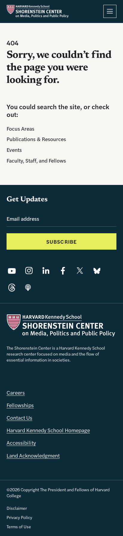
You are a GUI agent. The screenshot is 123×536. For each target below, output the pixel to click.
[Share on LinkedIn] (46, 270)
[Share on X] (80, 270)
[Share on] (28, 287)
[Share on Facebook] (63, 270)
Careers (16, 392)
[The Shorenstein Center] (38, 11)
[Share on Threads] (12, 287)
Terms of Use (19, 526)
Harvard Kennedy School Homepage (48, 430)
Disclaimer (17, 508)
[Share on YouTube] (12, 270)
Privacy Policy (19, 517)
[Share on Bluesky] (97, 270)
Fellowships (20, 405)
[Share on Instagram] (29, 270)
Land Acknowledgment (33, 455)
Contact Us (19, 417)
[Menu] (109, 11)
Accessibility (21, 442)
